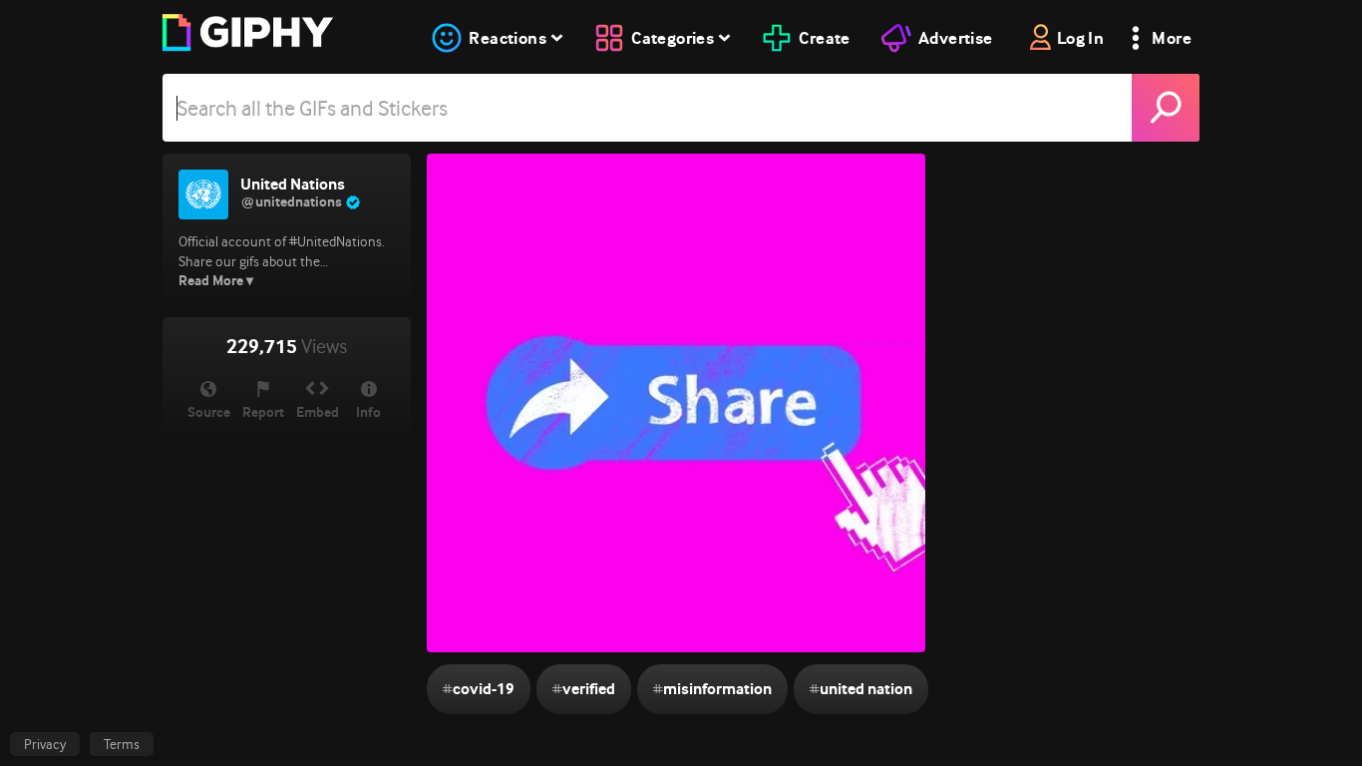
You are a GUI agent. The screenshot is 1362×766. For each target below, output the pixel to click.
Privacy (45, 744)
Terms (122, 744)
